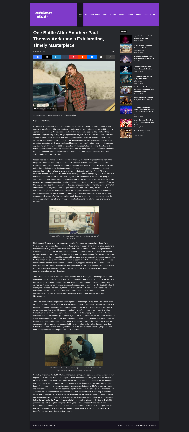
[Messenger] (92, 57)
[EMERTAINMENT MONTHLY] (42, 14)
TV (86, 14)
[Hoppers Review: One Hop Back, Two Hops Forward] (126, 100)
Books (121, 14)
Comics (113, 14)
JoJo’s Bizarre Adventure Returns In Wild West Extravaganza (143, 48)
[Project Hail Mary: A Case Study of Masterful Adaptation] (126, 79)
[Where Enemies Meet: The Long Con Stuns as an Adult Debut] (126, 123)
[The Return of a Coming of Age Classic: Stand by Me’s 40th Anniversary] (126, 90)
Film (80, 14)
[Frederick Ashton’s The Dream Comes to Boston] (126, 70)
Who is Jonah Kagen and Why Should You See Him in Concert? (144, 58)
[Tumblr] (65, 57)
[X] (47, 57)
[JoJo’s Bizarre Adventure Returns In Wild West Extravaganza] (126, 48)
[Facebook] (37, 57)
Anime (138, 14)
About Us (147, 14)
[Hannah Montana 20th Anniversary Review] (126, 133)
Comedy (130, 14)
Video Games (95, 14)
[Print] (110, 57)
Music (105, 14)
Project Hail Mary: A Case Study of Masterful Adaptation (143, 78)
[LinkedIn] (56, 57)
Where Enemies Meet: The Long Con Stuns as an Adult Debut (144, 122)
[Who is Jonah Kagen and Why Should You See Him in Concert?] (126, 59)
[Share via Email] (101, 57)
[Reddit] (82, 57)
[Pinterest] (73, 57)
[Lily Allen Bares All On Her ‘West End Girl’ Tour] (126, 39)
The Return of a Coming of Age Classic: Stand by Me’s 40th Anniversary (144, 89)
